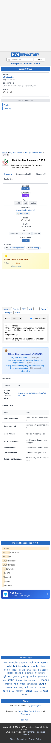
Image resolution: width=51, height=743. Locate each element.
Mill (30, 309)
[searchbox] (19, 59)
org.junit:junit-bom (19, 357)
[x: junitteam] (8, 92)
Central (25, 240)
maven (36, 680)
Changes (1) (41, 174)
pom (14, 233)
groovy (25, 676)
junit (25, 203)
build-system (21, 666)
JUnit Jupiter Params (23, 160)
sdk (27, 687)
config (22, 670)
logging (27, 680)
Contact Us (22, 739)
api (31, 662)
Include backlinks (39, 318)
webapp (25, 694)
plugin (42, 683)
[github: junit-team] (4, 92)
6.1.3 (18, 263)
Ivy (36, 309)
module (9, 683)
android (13, 662)
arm (36, 662)
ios (35, 676)
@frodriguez (36, 705)
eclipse (10, 672)
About (37, 63)
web (45, 690)
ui (41, 691)
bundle (34, 666)
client (42, 666)
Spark (31, 711)
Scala (20, 711)
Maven (7, 309)
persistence (32, 684)
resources (11, 687)
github (8, 676)
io (31, 676)
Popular (28, 63)
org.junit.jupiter (16, 152)
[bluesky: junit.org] (11, 92)
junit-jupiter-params (33, 152)
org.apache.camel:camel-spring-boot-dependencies (25, 361)
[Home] (25, 56)
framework (40, 673)
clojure (7, 669)
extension (29, 673)
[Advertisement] (25, 25)
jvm (4, 680)
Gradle (16, 309)
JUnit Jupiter (8, 77)
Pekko (38, 711)
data (34, 670)
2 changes (16, 266)
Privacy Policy (35, 739)
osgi (23, 683)
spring (7, 691)
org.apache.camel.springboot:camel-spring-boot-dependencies (25, 366)
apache (23, 662)
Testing (7, 105)
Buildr (17, 312)
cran (29, 670)
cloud (15, 670)
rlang (21, 687)
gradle (16, 676)
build (9, 666)
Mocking (7, 108)
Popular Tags (25, 657)
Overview (8, 174)
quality (18, 203)
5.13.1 (42, 160)
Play (26, 711)
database (43, 669)
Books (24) (8, 179)
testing (33, 203)
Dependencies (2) (24, 174)
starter (20, 691)
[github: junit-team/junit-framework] (22, 220)
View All (37, 233)
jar (26, 233)
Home (4, 152)
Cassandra (25, 714)
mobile (45, 680)
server (33, 687)
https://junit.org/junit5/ (25, 210)
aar (5, 662)
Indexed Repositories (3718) (25, 543)
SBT (24, 309)
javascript (42, 676)
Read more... (25, 720)
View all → (25, 371)
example (19, 672)
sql (13, 691)
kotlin (11, 680)
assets (44, 662)
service (42, 687)
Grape (43, 309)
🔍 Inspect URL (23, 214)
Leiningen (8, 312)
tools (36, 691)
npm (16, 683)
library (19, 680)
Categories (16, 63)
